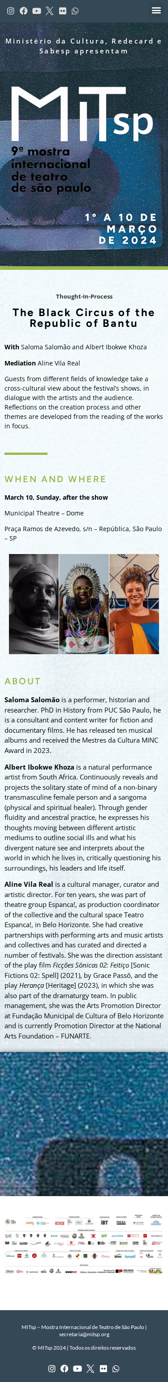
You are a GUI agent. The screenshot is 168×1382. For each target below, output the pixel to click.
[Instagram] (51, 1368)
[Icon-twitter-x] (90, 1368)
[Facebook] (64, 1368)
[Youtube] (77, 1368)
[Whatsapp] (116, 1368)
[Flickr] (103, 1368)
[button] (156, 10)
